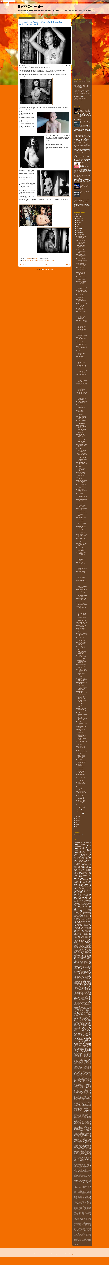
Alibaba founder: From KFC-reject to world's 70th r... (81, 535)
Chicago (77, 1106)
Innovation (76, 989)
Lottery (86, 1151)
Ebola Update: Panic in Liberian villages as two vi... (81, 362)
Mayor (87, 1111)
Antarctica (75, 1197)
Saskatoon (76, 1102)
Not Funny (81, 947)
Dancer (85, 1206)
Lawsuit (89, 957)
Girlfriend (84, 1045)
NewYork (86, 1056)
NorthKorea (76, 1112)
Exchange (82, 1146)
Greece (83, 1096)
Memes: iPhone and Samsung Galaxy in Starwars (81, 291)
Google (77, 1096)
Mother (75, 1004)
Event (88, 1177)
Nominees (76, 1065)
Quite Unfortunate (82, 902)
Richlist (87, 1100)
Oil (74, 1022)
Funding (83, 1080)
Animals (85, 899)
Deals (86, 931)
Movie (87, 1019)
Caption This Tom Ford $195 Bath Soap (81, 623)
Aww (75, 1008)
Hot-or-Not (76, 970)
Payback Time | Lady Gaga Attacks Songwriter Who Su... (81, 697)
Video (85, 854)
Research (76, 940)
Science (76, 993)
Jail (83, 1149)
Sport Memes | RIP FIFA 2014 (80, 478)
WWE (82, 1089)
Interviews (77, 916)
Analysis (89, 1017)
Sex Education (79, 1074)
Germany (89, 1080)
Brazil (88, 1079)
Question (84, 1073)
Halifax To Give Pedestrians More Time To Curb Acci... (81, 761)
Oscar (80, 1057)
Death (82, 987)
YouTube (82, 1136)
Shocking (87, 1074)
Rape (75, 1087)
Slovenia (89, 1192)
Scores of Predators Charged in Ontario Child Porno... (81, 417)
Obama (75, 1057)
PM (88, 1048)
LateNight (76, 965)
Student (75, 1068)
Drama (87, 1044)
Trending (76, 912)
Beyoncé (78, 1054)
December (79, 813)
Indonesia (81, 1083)
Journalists (83, 1214)
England (75, 1146)
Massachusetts (76, 1218)
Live (82, 1151)
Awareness (25, 260)
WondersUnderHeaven (86, 1004)
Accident (78, 1053)
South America (84, 993)
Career (80, 946)
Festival (87, 1032)
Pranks (75, 1059)
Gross (80, 1148)
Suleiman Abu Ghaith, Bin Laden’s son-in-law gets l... (81, 251)
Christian (89, 1140)
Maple (88, 1097)
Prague (79, 1228)
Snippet (87, 1235)
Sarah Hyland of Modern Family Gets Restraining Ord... (81, 735)
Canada (77, 843)
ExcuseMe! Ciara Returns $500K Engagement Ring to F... (81, 495)
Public (83, 1132)
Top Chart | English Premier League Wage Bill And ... (80, 756)
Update (88, 843)
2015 (76, 816)
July (78, 230)
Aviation (78, 968)
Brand (81, 1069)
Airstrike (81, 1078)
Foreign (75, 1094)
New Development (84, 944)
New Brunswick (85, 1063)
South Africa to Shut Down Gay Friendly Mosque (81, 367)
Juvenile (76, 933)
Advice (81, 1196)
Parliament (86, 1129)
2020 (76, 826)
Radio (83, 1230)
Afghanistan (76, 1137)
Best (90, 1120)
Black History (77, 1079)
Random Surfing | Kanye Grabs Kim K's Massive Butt (81, 564)
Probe (88, 1157)
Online (83, 1048)
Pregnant (87, 1049)
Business (76, 987)
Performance (86, 1224)
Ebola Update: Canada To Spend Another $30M (81, 446)
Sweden (75, 1239)
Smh (75, 1161)
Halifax (87, 1081)
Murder (75, 1020)
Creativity (86, 999)
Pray (80, 1022)
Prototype (89, 1229)
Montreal (76, 971)
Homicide (88, 1181)
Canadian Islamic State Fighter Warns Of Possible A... (81, 600)
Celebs (82, 845)
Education (76, 949)
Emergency (76, 1208)
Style (79, 1238)
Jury (90, 1045)
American (89, 1042)
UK (79, 870)
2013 (76, 214)
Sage (81, 1059)
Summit (88, 1238)
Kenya (77, 1047)
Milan (75, 1219)
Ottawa (79, 922)
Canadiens (87, 1171)
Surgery (87, 1059)
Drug (90, 1108)
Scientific (87, 1066)
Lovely (85, 933)
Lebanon (77, 1151)
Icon (90, 991)
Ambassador (76, 1091)
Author (86, 1120)
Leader (79, 1084)
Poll (81, 1114)
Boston (85, 1170)
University (86, 1028)
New (86, 857)
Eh (88, 1092)
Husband (79, 1056)
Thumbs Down (77, 1028)
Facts (77, 1109)
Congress (87, 1121)
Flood (78, 1180)
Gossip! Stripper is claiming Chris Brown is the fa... (81, 490)
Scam (75, 1192)
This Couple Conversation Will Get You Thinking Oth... (81, 613)
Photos (82, 971)
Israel (88, 1126)
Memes (83, 953)
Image (79, 1149)
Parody (83, 1188)
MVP (75, 1217)
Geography (76, 1124)
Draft (85, 1176)
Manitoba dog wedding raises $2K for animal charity (81, 752)
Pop (81, 1033)
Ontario (86, 934)
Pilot (89, 1225)
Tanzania (81, 1134)
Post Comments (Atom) (47, 269)
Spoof (75, 1116)
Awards (76, 882)
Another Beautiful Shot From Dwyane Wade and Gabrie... (81, 459)
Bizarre (86, 963)
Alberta (82, 956)
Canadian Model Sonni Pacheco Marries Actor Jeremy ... (81, 441)
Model (81, 1019)
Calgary (86, 996)
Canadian (77, 847)
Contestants (82, 1204)
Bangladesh (76, 1201)
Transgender (83, 1117)
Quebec (86, 952)
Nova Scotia (79, 1099)
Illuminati (89, 1212)
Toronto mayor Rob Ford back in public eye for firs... (81, 675)
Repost (75, 945)
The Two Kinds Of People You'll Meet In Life (85, 193)
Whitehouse (76, 1090)
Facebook (77, 1061)
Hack (83, 1081)
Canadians (77, 864)
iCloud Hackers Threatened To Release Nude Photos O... (80, 412)
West (88, 1089)
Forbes (87, 1093)
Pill (85, 1225)
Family (76, 875)
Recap (88, 1132)
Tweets (89, 1117)
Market (84, 1008)
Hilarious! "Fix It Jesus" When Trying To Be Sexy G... (81, 540)
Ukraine (77, 1118)
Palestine (76, 1154)
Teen (84, 1034)
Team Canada (81, 1075)
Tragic (75, 899)
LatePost (84, 1047)
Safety (89, 1159)
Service (76, 1234)
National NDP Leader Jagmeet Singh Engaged (82, 199)
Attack (85, 975)
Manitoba (82, 982)
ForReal (75, 1001)
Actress (75, 975)
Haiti (89, 1148)
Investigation (76, 1097)
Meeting (75, 1187)
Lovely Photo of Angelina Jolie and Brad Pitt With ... (81, 639)
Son (81, 1027)
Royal (82, 1066)
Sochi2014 (87, 1115)
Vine (83, 1135)
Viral (81, 1104)
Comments (85, 927)
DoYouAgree (77, 952)
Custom (87, 1143)
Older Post (67, 264)
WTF (75, 936)
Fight (79, 1080)
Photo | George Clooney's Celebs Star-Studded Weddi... (81, 468)
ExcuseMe (88, 909)
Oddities (82, 876)
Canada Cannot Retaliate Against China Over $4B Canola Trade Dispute (81, 86)
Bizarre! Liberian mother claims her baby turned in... (81, 666)
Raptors (82, 1100)
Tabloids (86, 925)
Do (88, 1037)
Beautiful (89, 1053)
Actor (77, 1006)
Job (90, 1024)
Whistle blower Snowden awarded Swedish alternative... (81, 608)
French (83, 1147)
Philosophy (83, 1130)
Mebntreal (88, 1218)
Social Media (87, 882)
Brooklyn (89, 1201)
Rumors (78, 998)
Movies (84, 958)
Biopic (76, 1139)
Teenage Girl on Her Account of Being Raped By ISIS (81, 431)
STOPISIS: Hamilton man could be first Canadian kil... (81, 242)
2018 (76, 822)
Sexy (76, 1115)
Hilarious (86, 939)
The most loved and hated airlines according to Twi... (81, 619)
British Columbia (85, 951)
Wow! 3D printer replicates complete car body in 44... (81, 582)
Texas (89, 1163)
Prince (75, 1050)
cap (75, 1244)
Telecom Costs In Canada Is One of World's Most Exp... (81, 343)
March (78, 222)
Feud (75, 1180)
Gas (80, 1181)
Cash (80, 1202)
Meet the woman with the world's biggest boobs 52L (85, 164)
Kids (81, 1127)
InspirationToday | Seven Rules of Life (81, 603)
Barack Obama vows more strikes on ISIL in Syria (81, 723)
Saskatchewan (79, 1007)
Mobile (89, 1084)
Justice (75, 1033)
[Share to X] (44, 258)
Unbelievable (87, 908)
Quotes (77, 961)
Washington (82, 1166)
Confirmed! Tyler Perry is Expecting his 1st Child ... (81, 322)
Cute (82, 1044)
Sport (76, 851)
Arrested (87, 1078)
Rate (86, 1230)
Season (82, 1160)
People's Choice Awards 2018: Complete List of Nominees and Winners (81, 100)
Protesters (84, 1229)
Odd (88, 1020)
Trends (89, 1034)
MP (90, 1151)
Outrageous (77, 890)
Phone (76, 1114)
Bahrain (87, 1199)
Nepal (80, 1220)
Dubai (89, 1176)
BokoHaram (82, 1060)
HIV (83, 1181)
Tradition (79, 1240)
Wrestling (76, 1136)
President (86, 992)
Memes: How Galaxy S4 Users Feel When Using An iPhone (81, 278)
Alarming (85, 879)
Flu (79, 1147)
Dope (82, 949)
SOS (85, 885)
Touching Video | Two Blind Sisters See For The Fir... (81, 779)
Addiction (75, 1196)
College (79, 1203)
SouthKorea (81, 1161)
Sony (84, 1067)
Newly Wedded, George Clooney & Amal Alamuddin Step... (81, 591)
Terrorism (88, 869)
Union (81, 1165)
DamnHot (89, 1029)
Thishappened (86, 1116)
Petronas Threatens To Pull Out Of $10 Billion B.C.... (81, 577)
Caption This (77, 900)
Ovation (78, 1188)
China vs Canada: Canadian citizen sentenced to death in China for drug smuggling (82, 95)
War (88, 1040)
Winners (80, 1077)
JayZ (84, 1213)
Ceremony (82, 1140)
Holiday (87, 1071)
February (79, 220)
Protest (89, 953)
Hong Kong (76, 1212)
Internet (87, 1003)
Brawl (83, 1079)
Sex (90, 876)
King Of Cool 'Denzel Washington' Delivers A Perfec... (81, 670)
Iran (80, 1213)
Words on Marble (80, 942)
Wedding (89, 967)
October (79, 809)
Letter (88, 1127)
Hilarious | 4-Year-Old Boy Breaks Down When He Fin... (81, 505)
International (77, 903)
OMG (86, 913)
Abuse (87, 1118)
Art (80, 986)
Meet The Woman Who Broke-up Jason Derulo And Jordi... (81, 481)
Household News (78, 983)
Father (81, 1032)
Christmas (88, 998)
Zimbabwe (81, 1167)
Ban (80, 1008)
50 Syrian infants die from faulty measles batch (81, 714)
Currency (80, 1206)
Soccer (89, 890)
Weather (76, 1042)
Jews (87, 1213)
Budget (85, 1105)
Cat (81, 1172)
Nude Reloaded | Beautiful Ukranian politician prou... (81, 338)
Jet (88, 1110)
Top (74, 946)
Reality (82, 989)
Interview (81, 972)
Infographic (78, 992)
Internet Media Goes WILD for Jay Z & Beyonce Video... (81, 237)
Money (89, 1014)
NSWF (75, 1220)
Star (88, 989)
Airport (82, 1137)
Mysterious (82, 1009)
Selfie (90, 1073)
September (79, 234)
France (82, 1180)
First (86, 991)
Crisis (82, 849)
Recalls (89, 1230)
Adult (75, 1120)
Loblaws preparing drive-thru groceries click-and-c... (81, 317)
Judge (84, 1183)
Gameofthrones (82, 1094)
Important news (42, 260)
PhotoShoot (76, 988)
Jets (80, 1183)
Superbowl (88, 1051)
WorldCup (77, 915)
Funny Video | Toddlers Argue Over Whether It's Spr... (81, 347)
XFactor (75, 1167)
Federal (81, 1012)
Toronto (76, 881)
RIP (90, 866)
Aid (78, 1120)
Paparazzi (89, 1223)
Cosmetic (75, 1175)
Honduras (75, 1182)
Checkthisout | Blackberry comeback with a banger (80, 352)
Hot (80, 1212)
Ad (85, 1104)
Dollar (81, 1108)
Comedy (75, 1071)
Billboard (75, 1170)
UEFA (79, 1241)
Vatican (83, 1241)
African (75, 1078)
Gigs (79, 1014)
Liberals (83, 1097)
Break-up (87, 1069)
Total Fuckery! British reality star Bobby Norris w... (81, 523)
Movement (78, 1152)
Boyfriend (80, 1105)
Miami (80, 1187)
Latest (88, 1214)
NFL (90, 958)
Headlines (77, 857)
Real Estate (77, 1034)
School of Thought (84, 945)
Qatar (76, 1230)
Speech (87, 1133)
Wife (83, 1029)
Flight (75, 1147)
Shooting (80, 1087)
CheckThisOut (78, 928)
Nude (75, 1013)
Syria (75, 1075)
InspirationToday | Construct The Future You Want (81, 648)
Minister (75, 1063)
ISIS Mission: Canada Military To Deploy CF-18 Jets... (81, 544)
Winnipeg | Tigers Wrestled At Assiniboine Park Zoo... (80, 406)
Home (45, 264)
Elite (89, 1207)
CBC (76, 1171)
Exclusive (36, 260)
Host (88, 1096)
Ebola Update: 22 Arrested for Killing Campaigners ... (81, 398)
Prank (75, 1157)
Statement (80, 1236)
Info (88, 987)
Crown (80, 1175)
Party (75, 1049)
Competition (79, 999)
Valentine (76, 1104)
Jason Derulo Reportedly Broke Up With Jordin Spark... (81, 718)
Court (75, 896)
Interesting (77, 887)
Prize (84, 1157)
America (76, 986)
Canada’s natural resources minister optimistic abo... (81, 661)
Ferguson (84, 1024)
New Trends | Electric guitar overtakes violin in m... (81, 643)
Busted (82, 896)
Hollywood (77, 918)
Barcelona (88, 1169)
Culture (83, 1175)
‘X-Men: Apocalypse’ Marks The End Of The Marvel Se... (81, 657)
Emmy (85, 1208)
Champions (82, 1023)
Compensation (76, 1174)
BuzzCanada (30, 6)
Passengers (76, 1130)
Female (87, 1146)
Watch (82, 1118)
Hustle (75, 1149)
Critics (82, 1143)
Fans (90, 1055)
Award (78, 1035)
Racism (75, 1158)
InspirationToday (78, 924)
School (80, 1013)
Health (88, 851)
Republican (76, 1159)
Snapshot (76, 856)
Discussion (83, 997)
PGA (88, 1153)
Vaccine (77, 1135)
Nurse (89, 1112)
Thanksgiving (78, 1164)
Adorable (88, 1136)
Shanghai (88, 1234)
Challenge (87, 1172)
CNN (90, 1105)
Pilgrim (81, 1225)
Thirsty (75, 994)
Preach (84, 1228)
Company (76, 1044)
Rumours (83, 981)
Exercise (89, 1208)
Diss (82, 940)
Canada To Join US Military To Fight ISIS (81, 334)
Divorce (75, 1032)
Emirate (81, 1208)
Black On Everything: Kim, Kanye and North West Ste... (81, 282)
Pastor (87, 1154)
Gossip (83, 957)
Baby (75, 1003)
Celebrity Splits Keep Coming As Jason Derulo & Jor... (81, 389)
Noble (89, 1128)
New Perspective (79, 1085)
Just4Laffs (89, 1183)
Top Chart (80, 860)
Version (88, 1193)
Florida (83, 1061)
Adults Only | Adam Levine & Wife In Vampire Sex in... (81, 747)
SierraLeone (76, 1235)
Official (88, 1187)
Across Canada (78, 858)
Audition (88, 1198)
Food (88, 1061)
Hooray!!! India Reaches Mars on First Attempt (81, 296)
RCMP (87, 1033)
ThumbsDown (87, 912)
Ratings (79, 1191)
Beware (86, 977)
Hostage (80, 1182)
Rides (82, 1159)
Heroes (75, 1019)
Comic (80, 991)
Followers (81, 1209)
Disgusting (85, 1018)
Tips (78, 891)
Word (88, 1166)
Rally (87, 972)
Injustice (89, 1182)
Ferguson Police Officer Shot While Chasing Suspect (81, 634)
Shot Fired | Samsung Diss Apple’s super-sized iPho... (81, 376)
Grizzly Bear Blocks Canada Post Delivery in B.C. (81, 559)
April (78, 224)
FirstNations (81, 1123)
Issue (87, 1012)
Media (87, 970)
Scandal (88, 858)
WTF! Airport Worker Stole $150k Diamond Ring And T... (81, 554)
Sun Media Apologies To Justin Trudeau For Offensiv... (81, 771)
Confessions (76, 1204)
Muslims (84, 1187)
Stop (85, 1087)
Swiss (80, 1239)
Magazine (78, 958)
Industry (81, 1072)
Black (80, 1003)
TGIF (85, 1163)
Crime (87, 982)
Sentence (76, 1040)
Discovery (79, 894)
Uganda (75, 1165)
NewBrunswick (86, 1220)
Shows (81, 1115)
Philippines (77, 1073)
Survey (75, 1134)
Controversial (83, 852)
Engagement (88, 1122)
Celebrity (89, 1060)
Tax (82, 1103)
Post (85, 1114)
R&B (79, 1230)
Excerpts (81, 1038)
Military (79, 913)
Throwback (76, 1117)
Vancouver (85, 962)
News (89, 860)
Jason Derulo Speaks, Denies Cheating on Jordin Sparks (81, 702)
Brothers (89, 1170)
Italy (75, 1084)
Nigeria (87, 1085)
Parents (82, 1154)
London (83, 1062)
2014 (76, 216)
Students (89, 1087)
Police (79, 931)
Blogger (72, 1254)
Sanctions (81, 1233)
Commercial (87, 1141)
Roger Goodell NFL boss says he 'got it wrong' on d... (81, 260)
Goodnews (84, 936)
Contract (88, 1174)
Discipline (80, 1207)
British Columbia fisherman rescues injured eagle (81, 326)
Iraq (74, 1110)
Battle (78, 930)
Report (86, 1025)
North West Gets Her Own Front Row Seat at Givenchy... (81, 586)
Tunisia (75, 1241)
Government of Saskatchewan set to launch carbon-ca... (81, 693)
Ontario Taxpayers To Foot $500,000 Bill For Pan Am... (81, 652)
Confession (88, 1142)
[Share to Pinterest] (47, 258)
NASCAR (88, 1219)
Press (75, 1002)
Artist (75, 1198)
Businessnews (77, 996)
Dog (82, 1176)
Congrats (76, 956)
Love (77, 911)
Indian (85, 1182)
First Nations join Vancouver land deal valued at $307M (85, 123)
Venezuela (88, 1241)
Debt (76, 1108)
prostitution (77, 1169)
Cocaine (81, 1121)
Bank (88, 1068)
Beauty (89, 924)
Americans (87, 1196)
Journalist (76, 1127)
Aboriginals (85, 1090)
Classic (88, 1202)
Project (89, 1114)
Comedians (88, 960)
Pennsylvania (78, 1224)
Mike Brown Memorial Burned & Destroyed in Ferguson (81, 595)
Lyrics (88, 1062)
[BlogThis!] (42, 258)
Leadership (77, 1185)
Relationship (83, 1011)
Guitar (84, 1148)
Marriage (84, 872)
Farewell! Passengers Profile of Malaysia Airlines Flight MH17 (85, 110)
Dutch (85, 1207)
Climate (77, 1141)
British (87, 1002)
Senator (89, 1233)
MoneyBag (88, 900)
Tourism (75, 973)
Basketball (79, 977)
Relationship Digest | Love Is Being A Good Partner (81, 797)
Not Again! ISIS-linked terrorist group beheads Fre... (81, 305)
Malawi (80, 1217)
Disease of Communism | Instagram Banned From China (81, 766)
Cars (76, 1121)
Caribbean (76, 1172)
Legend (76, 908)
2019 (76, 824)
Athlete (82, 905)
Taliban (77, 1103)
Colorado (84, 1203)
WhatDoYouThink (85, 973)
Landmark (86, 983)
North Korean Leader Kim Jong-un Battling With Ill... (81, 788)
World (87, 950)
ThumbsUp (77, 937)
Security (84, 1192)
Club (81, 1141)
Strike (89, 1236)
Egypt (77, 1055)
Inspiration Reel (79, 863)
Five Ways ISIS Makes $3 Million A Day (81, 402)
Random (78, 955)
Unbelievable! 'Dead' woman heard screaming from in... (81, 486)
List (83, 985)
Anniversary (88, 1137)
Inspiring (87, 1083)
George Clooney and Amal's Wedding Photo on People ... (81, 806)
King (83, 1111)
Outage (84, 1223)
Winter (87, 1135)
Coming (88, 1203)
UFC (90, 1134)
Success (80, 1193)
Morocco (78, 1219)
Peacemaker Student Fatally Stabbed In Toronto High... (81, 255)
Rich (83, 1191)
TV (83, 998)
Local (89, 1185)
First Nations (80, 1093)
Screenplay (79, 1192)
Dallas (75, 1145)
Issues (75, 1062)
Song (79, 1067)
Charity (80, 1092)
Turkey (84, 1193)
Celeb (83, 1006)
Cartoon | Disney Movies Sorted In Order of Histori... (81, 358)
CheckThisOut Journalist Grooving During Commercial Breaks (84, 185)
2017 (76, 820)
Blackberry (80, 1170)
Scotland (77, 1160)
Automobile (86, 986)
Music (86, 867)
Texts (84, 1239)
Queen (75, 1191)
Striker (75, 1238)
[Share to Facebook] (45, 258)
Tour (77, 1089)
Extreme (89, 1006)
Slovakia (82, 1235)
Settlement (82, 1234)
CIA (76, 1202)
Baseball (76, 1069)
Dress (85, 1108)
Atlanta (78, 1198)
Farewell (82, 921)
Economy (84, 906)
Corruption (76, 1206)
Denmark (75, 1207)
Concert (82, 1142)
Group (88, 1124)
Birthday (75, 1060)
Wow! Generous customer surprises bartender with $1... (81, 264)
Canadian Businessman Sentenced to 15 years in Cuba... (81, 501)
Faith (86, 894)
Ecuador (75, 1177)
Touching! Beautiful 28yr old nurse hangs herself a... (81, 287)
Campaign (30, 260)
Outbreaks (87, 1057)
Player (87, 1065)
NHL (88, 985)
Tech (78, 878)
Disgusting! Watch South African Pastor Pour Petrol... (81, 474)
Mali (88, 1186)
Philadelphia (76, 1225)
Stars (81, 1163)
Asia (85, 881)
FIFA (75, 1080)
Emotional (87, 1145)
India (75, 1039)
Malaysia (84, 1186)
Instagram (85, 978)
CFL (89, 1139)
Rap (81, 1158)
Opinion (89, 928)
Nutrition (82, 1020)
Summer (83, 1238)
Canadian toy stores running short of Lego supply (81, 568)
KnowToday (88, 1149)
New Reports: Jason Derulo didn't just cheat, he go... (81, 519)
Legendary (84, 1185)
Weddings (76, 1029)
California (76, 1140)
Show (75, 1067)
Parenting (76, 1086)
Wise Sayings (87, 976)
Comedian (76, 978)
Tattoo (86, 1134)
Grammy (77, 1081)
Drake (75, 1038)
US (90, 847)
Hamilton (76, 1126)
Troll (87, 1007)
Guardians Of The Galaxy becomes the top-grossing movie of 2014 (83, 134)
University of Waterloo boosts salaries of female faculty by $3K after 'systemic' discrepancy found (82, 144)
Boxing (87, 1013)
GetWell (89, 1094)
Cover (85, 1092)
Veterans (76, 1166)
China (78, 1018)
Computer (83, 1174)
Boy (80, 1139)
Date (89, 1206)
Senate (85, 1233)
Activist (83, 1169)
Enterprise (84, 1055)
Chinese (78, 1024)
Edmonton (76, 1045)
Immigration (76, 953)
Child (90, 1054)
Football (89, 956)
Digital (79, 1176)
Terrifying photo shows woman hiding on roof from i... (81, 331)
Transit (88, 1240)
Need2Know (79, 1025)
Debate (86, 937)
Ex (74, 1093)
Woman (86, 988)
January (79, 218)
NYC (87, 1039)
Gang (76, 1181)
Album (83, 1053)
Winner (81, 1068)
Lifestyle (76, 879)
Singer (89, 961)
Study (75, 1051)
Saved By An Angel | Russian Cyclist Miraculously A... (81, 246)
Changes (87, 1043)
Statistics (89, 941)
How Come (81, 884)
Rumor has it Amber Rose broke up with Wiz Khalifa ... (81, 313)
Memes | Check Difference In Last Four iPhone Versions (81, 436)
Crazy (86, 915)
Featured (84, 873)
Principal (75, 1229)
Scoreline (87, 1050)
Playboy (84, 1155)
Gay (86, 922)
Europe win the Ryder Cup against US (81, 626)
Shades (88, 1160)
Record (78, 925)
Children (82, 1037)
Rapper (78, 966)
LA (84, 1127)
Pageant (87, 1099)
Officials (82, 1153)
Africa (85, 856)
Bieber (75, 1092)
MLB (79, 1186)
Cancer (75, 1023)
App (82, 1120)
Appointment (81, 1197)
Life (79, 1062)
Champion (86, 955)
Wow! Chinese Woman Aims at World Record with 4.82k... (81, 510)
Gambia (85, 1209)
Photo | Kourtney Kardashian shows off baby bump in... (81, 300)
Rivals (77, 960)
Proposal (76, 1100)
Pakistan (82, 1065)
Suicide (81, 1051)
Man (84, 1014)
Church (89, 1106)
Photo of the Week (79, 941)
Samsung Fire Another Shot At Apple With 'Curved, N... (81, 394)
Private (79, 1157)
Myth (86, 1128)
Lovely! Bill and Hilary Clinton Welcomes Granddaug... (81, 528)
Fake (76, 1123)
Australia (86, 1022)
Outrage (78, 1129)
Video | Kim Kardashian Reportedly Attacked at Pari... (81, 385)
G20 (88, 1147)
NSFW (84, 1098)
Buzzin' (82, 919)
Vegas (87, 1165)
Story (87, 1027)
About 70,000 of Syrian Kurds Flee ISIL (81, 531)
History (78, 962)
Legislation (76, 985)
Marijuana (81, 1128)
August (78, 232)
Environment (82, 1177)
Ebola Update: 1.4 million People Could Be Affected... (81, 573)
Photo (48, 260)
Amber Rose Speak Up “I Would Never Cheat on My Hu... (81, 371)
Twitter (75, 991)
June (78, 228)
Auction (83, 1198)
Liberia (75, 1128)
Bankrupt (81, 1201)
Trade (88, 1075)
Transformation (86, 1164)
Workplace (86, 1077)
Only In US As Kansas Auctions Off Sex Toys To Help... (81, 688)
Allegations (76, 963)
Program (87, 1086)
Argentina (88, 1197)
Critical (77, 1143)
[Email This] (41, 258)
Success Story (77, 950)
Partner (88, 1188)
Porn (88, 1155)
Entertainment (82, 861)
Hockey (75, 951)
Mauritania (83, 1218)
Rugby (76, 1233)
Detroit (75, 1176)
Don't (75, 876)
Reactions (76, 1066)
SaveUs (85, 916)
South (88, 1067)
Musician (81, 1039)
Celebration (87, 930)
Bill (88, 1104)
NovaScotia (83, 1112)
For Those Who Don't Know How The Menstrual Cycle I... (81, 709)
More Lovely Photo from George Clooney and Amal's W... (81, 549)
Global (86, 891)
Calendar (81, 1171)
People (75, 1155)
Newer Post (22, 264)
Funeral (88, 1123)
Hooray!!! (76, 1072)
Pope (82, 1086)
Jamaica (76, 1183)
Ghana (89, 1209)
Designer (88, 1175)
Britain (84, 1139)
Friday (90, 1180)
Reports (82, 888)
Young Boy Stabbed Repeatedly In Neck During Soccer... (81, 454)
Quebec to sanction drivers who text (80, 309)
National (89, 1098)
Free (86, 1180)
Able (82, 960)
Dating (89, 896)
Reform (87, 1158)
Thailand (88, 1239)
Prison (80, 1050)
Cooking (88, 1204)
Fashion (85, 875)
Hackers (87, 1109)
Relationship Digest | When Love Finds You (81, 630)
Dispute (86, 1030)
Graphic (82, 1109)
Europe (76, 873)
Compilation (86, 968)
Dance (80, 1145)
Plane (80, 1049)
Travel (87, 1103)
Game (87, 1038)
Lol (87, 897)
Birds (75, 1105)
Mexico (84, 1084)
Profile (79, 1229)
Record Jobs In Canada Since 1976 (82, 81)
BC (84, 1035)
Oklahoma (76, 1223)
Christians (83, 1106)
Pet (79, 1155)
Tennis (81, 1002)
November (79, 811)
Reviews (84, 961)
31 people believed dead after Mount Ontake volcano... (81, 801)
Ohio (75, 1188)
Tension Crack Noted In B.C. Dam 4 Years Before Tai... (81, 743)
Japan (84, 1110)
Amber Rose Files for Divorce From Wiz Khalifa (81, 273)
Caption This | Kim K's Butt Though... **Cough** (81, 514)
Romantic (88, 1191)
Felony (76, 1209)
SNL (86, 1159)
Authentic (81, 1199)
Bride (85, 1201)
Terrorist (83, 1040)
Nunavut (81, 1222)
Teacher (80, 1116)
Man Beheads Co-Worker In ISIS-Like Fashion (81, 463)
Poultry (75, 1228)
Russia (75, 1027)
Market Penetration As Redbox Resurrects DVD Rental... (81, 684)
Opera (80, 1223)
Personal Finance (78, 980)
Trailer (84, 1240)
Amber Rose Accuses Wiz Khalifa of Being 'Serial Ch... (81, 380)
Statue (85, 1236)
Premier (88, 1228)
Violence (82, 967)
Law (90, 1047)
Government (80, 866)
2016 (76, 818)
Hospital (75, 1083)
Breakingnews (77, 976)
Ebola (87, 949)
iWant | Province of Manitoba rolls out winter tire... (81, 783)
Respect (75, 1133)
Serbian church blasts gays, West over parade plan (81, 731)
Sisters (82, 1102)
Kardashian (76, 1111)
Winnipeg (76, 934)
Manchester (87, 1217)
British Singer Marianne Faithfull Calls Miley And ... (81, 269)
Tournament (85, 994)
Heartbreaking (85, 1001)
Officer (77, 1016)
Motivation (88, 887)
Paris (90, 997)
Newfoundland (88, 1072)
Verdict (76, 927)
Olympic (78, 1048)
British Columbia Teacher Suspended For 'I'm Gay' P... (81, 426)
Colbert (75, 1203)
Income (82, 1126)
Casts (84, 1202)
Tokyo (75, 1240)
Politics (79, 909)
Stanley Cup (88, 1102)
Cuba (75, 1122)
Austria (75, 1199)
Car (74, 1014)
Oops (87, 947)
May (78, 226)
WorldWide (85, 911)
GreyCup (83, 1124)
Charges (89, 1023)
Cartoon (75, 997)
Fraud (77, 957)
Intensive (76, 1213)
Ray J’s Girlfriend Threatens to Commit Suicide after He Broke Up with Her (82, 154)
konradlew (62, 1254)
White (82, 1042)
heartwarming (88, 1167)
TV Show (88, 864)
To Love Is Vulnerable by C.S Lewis (81, 739)
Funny (79, 867)
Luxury (75, 1186)
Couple (84, 966)
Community (76, 1142)
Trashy (82, 1017)
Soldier (75, 1236)
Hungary (84, 1212)
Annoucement (86, 1091)
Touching (52, 260)
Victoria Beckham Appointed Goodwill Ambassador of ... (81, 450)
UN (74, 1077)
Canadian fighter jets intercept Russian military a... (81, 792)
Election (87, 940)
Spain (76, 1193)
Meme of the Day (77, 1098)
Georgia (75, 1148)
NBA (89, 921)
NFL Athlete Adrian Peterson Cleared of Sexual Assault (81, 679)
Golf (81, 1071)
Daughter (79, 1030)
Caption (84, 1054)
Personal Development (86, 965)
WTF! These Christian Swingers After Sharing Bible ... (81, 422)
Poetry (83, 1016)
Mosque (83, 1219)
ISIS (82, 970)
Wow (86, 878)
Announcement (86, 893)
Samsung (82, 1133)
